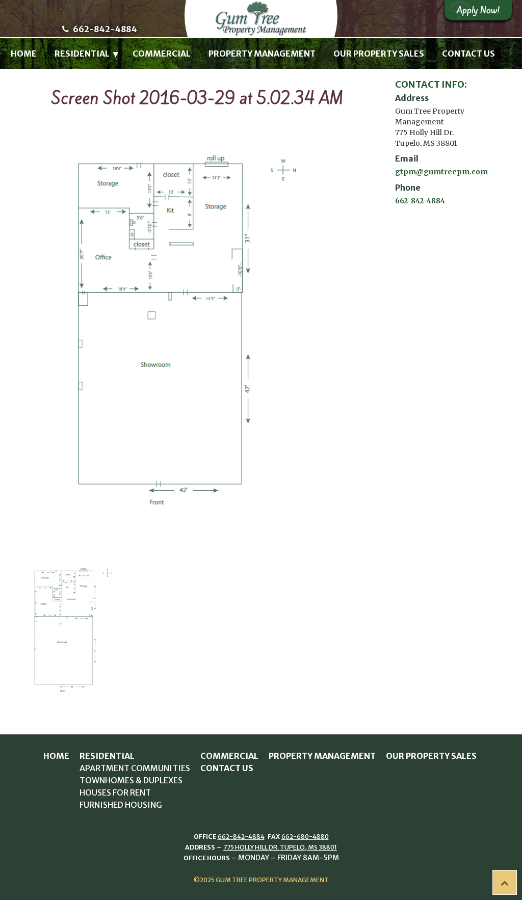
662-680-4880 (305, 836)
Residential (82, 53)
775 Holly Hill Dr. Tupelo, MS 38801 (280, 847)
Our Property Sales (378, 53)
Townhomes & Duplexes (131, 780)
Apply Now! (478, 10)
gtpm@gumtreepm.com (441, 171)
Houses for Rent (115, 792)
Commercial (162, 53)
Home (24, 53)
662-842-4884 (104, 29)
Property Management (262, 53)
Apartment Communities (135, 768)
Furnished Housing (121, 805)
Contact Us (468, 53)
